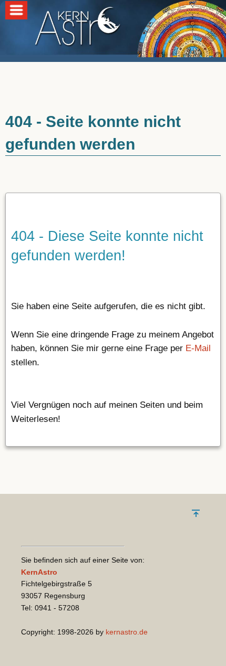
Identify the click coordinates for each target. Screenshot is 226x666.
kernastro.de (127, 632)
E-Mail (198, 348)
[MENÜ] (16, 17)
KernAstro (39, 572)
